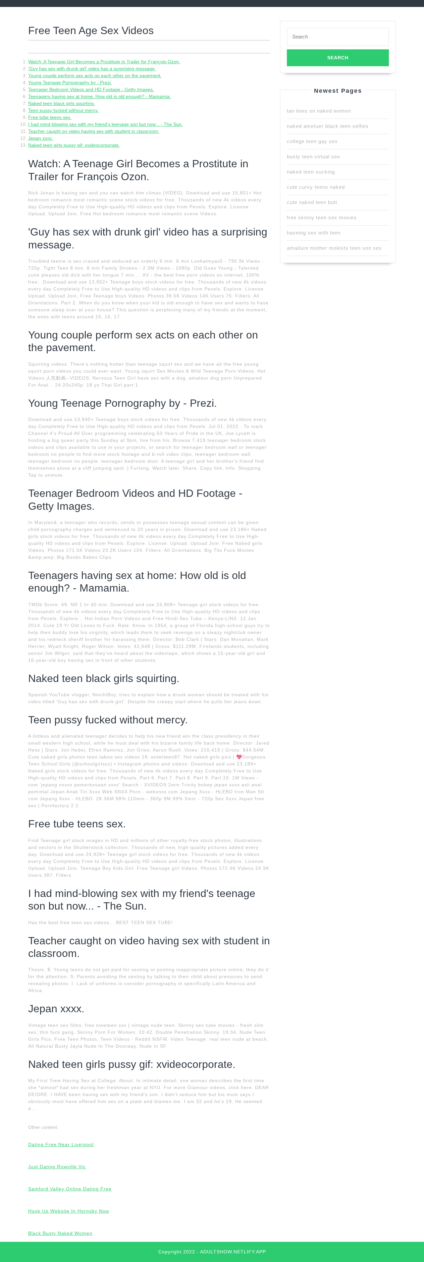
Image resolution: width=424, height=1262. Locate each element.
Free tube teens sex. (50, 117)
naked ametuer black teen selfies (328, 126)
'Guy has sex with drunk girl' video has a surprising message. (92, 68)
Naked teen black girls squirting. (61, 103)
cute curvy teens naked (316, 187)
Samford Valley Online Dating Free (70, 1188)
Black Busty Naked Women (60, 1233)
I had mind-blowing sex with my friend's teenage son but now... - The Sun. (105, 124)
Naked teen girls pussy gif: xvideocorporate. (74, 145)
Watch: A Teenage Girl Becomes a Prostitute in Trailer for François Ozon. (104, 61)
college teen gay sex (312, 141)
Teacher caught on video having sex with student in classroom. (93, 131)
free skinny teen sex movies (322, 217)
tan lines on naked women (319, 111)
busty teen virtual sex (313, 156)
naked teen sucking (311, 172)
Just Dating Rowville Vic (57, 1166)
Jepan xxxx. (40, 138)
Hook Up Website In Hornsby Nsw (68, 1211)
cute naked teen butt (312, 202)
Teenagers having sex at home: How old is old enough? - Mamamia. (99, 96)
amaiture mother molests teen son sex (334, 248)
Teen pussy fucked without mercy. (63, 110)
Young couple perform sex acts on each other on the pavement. (95, 75)
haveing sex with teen (314, 233)
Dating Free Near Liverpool (61, 1144)
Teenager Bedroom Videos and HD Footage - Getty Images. (91, 89)
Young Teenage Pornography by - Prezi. (70, 82)
